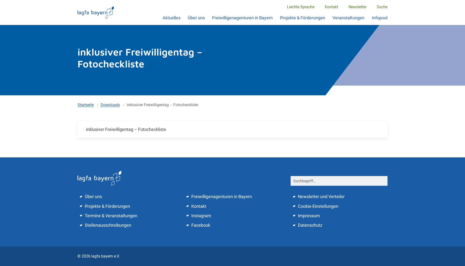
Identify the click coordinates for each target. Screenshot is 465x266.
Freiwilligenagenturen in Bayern (242, 17)
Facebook (200, 225)
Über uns (196, 17)
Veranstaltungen (348, 17)
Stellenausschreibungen (108, 225)
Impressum (309, 215)
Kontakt (331, 7)
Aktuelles (171, 17)
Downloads (110, 105)
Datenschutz (310, 225)
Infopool (380, 17)
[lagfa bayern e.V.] (96, 12)
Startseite (86, 105)
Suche (382, 7)
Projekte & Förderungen (302, 17)
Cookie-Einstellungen (318, 206)
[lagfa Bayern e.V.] (99, 177)
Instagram (201, 215)
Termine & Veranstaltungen (111, 215)
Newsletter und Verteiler (321, 196)
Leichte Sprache (300, 7)
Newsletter (357, 7)
